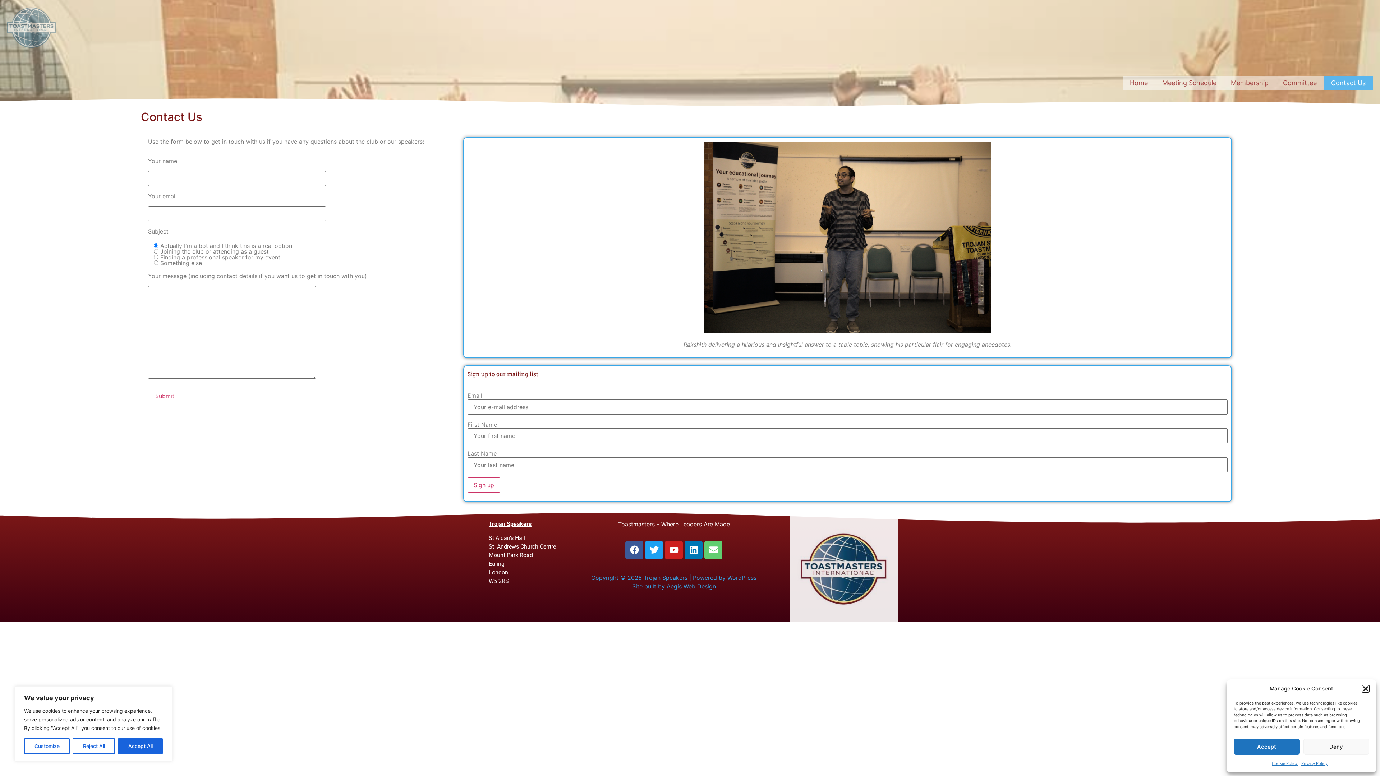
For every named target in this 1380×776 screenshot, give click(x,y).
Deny (1336, 746)
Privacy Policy (1314, 763)
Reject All (94, 746)
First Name (482, 425)
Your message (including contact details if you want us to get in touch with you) (257, 276)
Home (1139, 83)
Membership (1250, 83)
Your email (162, 196)
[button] (1365, 688)
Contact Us (1348, 83)
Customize (47, 746)
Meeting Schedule (1189, 83)
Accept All (140, 746)
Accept (1266, 746)
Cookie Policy (1285, 763)
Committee (1300, 83)
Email (475, 395)
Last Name (482, 453)
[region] (93, 724)
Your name (162, 161)
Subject (158, 231)
